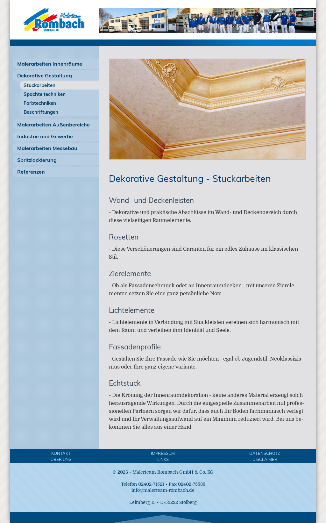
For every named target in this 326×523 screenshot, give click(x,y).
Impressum (163, 453)
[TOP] (163, 517)
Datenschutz (264, 453)
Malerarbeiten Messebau (47, 148)
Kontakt (61, 453)
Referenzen (31, 171)
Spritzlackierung (37, 160)
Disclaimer (264, 459)
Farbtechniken (40, 103)
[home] (51, 36)
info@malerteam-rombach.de (163, 490)
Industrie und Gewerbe (45, 136)
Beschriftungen (41, 112)
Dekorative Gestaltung (44, 75)
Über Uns (61, 459)
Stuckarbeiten (39, 85)
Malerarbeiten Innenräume (49, 64)
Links (163, 459)
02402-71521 (151, 484)
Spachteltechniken (45, 94)
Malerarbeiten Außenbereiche (53, 124)
